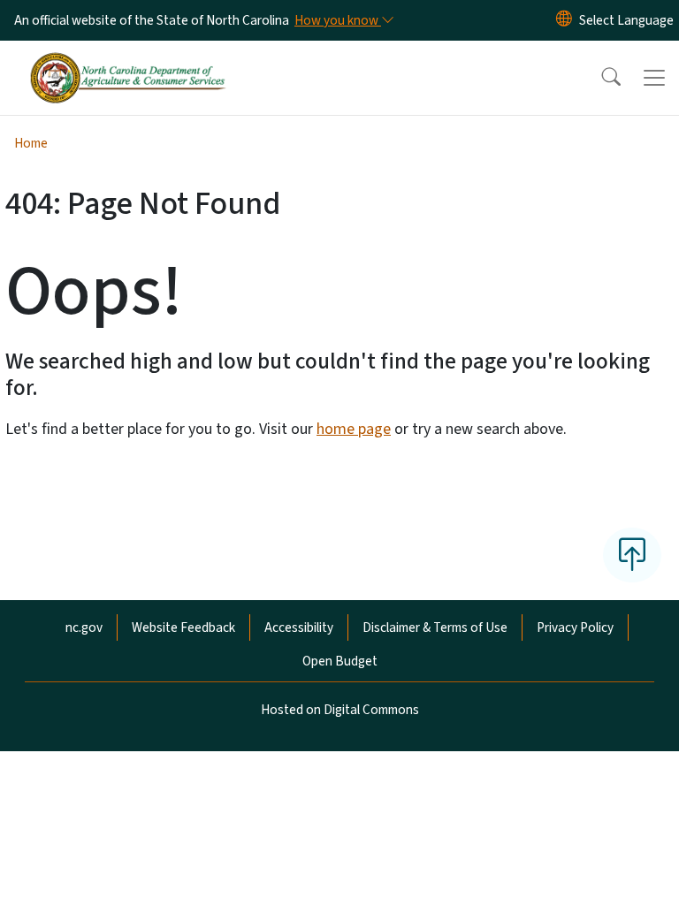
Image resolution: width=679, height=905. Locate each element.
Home (31, 143)
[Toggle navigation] (654, 78)
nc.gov (84, 627)
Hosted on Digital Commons (340, 709)
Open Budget (340, 661)
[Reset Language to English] (564, 20)
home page (354, 429)
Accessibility (298, 627)
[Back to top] (632, 555)
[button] (599, 78)
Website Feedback (183, 627)
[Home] (127, 61)
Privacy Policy (575, 627)
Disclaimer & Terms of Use (434, 627)
